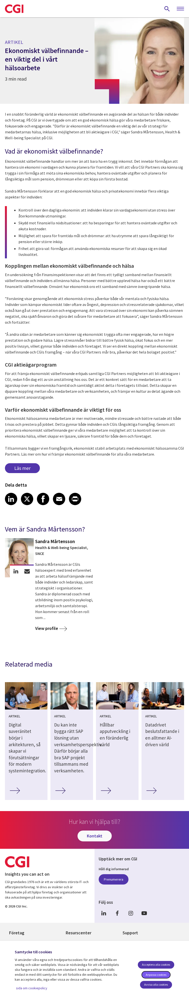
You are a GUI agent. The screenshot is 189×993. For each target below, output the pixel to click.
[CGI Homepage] (14, 8)
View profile (46, 628)
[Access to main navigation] (180, 9)
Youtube (144, 913)
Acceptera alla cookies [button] (156, 964)
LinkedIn (104, 913)
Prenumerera (113, 879)
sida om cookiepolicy (31, 988)
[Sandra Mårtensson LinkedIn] (16, 571)
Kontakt (94, 836)
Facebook (117, 913)
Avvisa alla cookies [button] (156, 984)
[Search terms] (167, 8)
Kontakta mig (27, 571)
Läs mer (22, 468)
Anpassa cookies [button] (156, 974)
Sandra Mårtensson (55, 541)
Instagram (131, 913)
